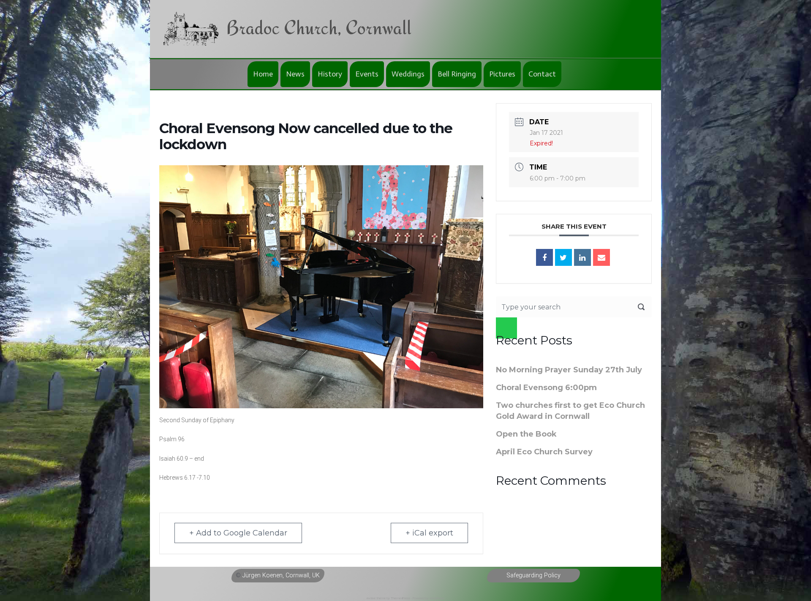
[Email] (601, 257)
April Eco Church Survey (544, 451)
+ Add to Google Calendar (238, 533)
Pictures (502, 74)
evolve (371, 598)
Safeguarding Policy (533, 575)
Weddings (408, 74)
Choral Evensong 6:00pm (546, 387)
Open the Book (526, 434)
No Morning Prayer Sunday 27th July (569, 369)
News (295, 74)
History (330, 74)
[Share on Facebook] (544, 257)
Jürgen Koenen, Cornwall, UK (281, 575)
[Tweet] (563, 257)
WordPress (437, 598)
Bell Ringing (457, 74)
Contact (542, 74)
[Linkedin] (582, 257)
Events (366, 74)
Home (263, 74)
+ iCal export (429, 533)
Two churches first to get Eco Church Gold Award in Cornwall (570, 411)
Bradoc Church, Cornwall (318, 27)
